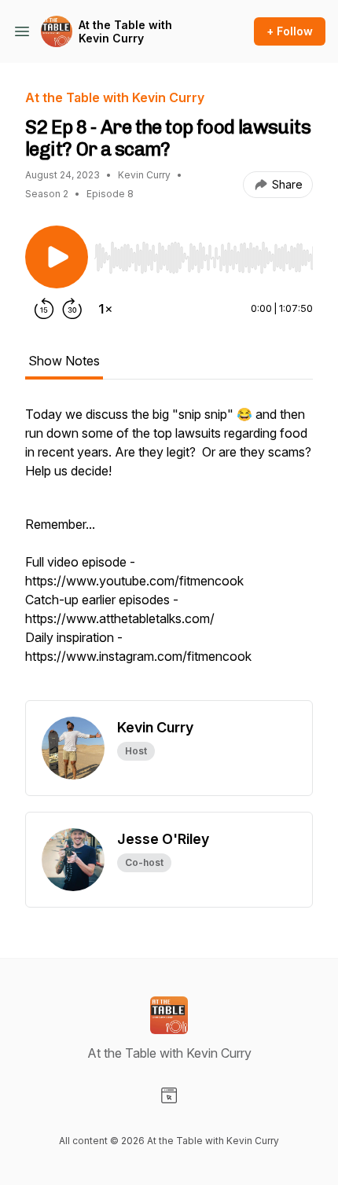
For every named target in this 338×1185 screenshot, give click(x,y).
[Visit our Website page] (169, 1095)
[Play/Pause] (56, 257)
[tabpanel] (169, 552)
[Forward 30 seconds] (72, 309)
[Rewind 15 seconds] (44, 309)
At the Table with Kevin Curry (125, 32)
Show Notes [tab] (64, 361)
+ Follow (289, 31)
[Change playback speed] (105, 309)
